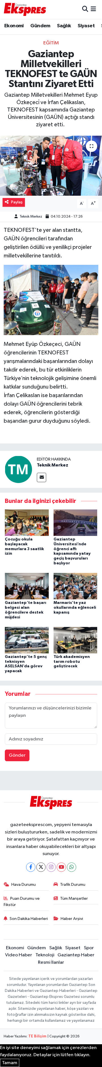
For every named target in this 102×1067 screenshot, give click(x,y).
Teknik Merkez (31, 216)
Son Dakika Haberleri (29, 919)
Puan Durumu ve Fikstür (22, 901)
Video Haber (18, 955)
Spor (89, 948)
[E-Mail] (41, 477)
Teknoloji (44, 955)
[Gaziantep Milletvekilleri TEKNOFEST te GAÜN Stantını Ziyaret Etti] (51, 166)
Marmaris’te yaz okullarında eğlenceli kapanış (75, 607)
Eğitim (51, 43)
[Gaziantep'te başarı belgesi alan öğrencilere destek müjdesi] (27, 586)
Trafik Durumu (72, 884)
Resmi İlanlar (51, 962)
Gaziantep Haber (76, 955)
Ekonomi (14, 25)
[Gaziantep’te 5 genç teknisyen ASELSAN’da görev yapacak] (27, 639)
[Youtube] (61, 867)
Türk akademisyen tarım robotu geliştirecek (72, 661)
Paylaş (17, 202)
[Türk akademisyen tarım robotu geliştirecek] (75, 639)
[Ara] (85, 9)
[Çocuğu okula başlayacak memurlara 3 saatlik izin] (27, 522)
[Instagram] (51, 867)
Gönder (17, 755)
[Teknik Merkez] (18, 469)
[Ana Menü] (93, 9)
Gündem (40, 25)
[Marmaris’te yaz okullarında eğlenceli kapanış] (75, 586)
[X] (41, 867)
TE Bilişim (37, 1036)
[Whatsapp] (71, 867)
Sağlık (64, 25)
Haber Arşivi (72, 919)
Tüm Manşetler (74, 898)
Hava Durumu (23, 884)
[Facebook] (30, 867)
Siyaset (86, 25)
